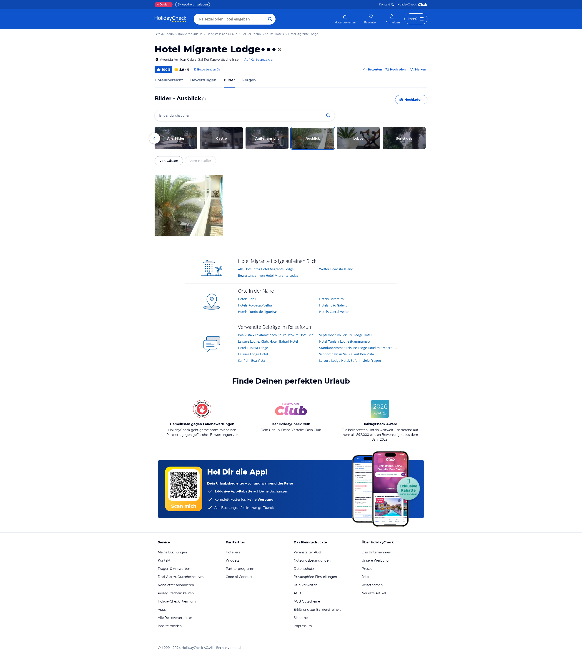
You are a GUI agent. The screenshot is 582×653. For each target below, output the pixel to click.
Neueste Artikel (374, 593)
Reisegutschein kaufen (176, 593)
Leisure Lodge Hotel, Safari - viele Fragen (350, 360)
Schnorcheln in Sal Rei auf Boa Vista (346, 354)
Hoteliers (233, 552)
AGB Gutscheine (307, 601)
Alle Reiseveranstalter (175, 618)
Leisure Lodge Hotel (253, 354)
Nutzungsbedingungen (312, 560)
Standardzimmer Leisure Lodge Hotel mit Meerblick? (358, 348)
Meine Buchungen (172, 552)
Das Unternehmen (376, 552)
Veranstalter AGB (307, 552)
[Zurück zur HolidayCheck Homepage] (170, 19)
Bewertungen (203, 80)
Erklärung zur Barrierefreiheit (317, 610)
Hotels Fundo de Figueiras (258, 311)
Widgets (232, 560)
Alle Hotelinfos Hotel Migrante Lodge (266, 269)
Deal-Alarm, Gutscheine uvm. (181, 577)
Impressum (303, 626)
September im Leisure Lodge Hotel (345, 335)
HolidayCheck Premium (177, 601)
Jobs (365, 577)
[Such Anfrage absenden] (270, 19)
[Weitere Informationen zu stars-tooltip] (279, 49)
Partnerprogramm (241, 569)
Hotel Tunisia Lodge (253, 348)
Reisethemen (372, 585)
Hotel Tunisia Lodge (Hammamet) (344, 341)
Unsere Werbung (375, 560)
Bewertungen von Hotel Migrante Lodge (268, 275)
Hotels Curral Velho (334, 311)
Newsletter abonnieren (176, 585)
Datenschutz (304, 569)
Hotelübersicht (169, 80)
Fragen (249, 80)
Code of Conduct (239, 577)
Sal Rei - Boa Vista (251, 360)
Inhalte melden (170, 626)
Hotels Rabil (247, 299)
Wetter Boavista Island (336, 269)
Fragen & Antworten (174, 569)
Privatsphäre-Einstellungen (315, 577)
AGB (297, 593)
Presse (367, 569)
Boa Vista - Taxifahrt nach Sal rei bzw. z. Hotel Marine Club (277, 335)
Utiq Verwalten (305, 585)
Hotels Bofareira (331, 299)
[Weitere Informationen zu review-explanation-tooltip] (218, 69)
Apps (162, 610)
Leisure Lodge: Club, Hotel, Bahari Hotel (268, 341)
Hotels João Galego (333, 305)
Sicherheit (302, 618)
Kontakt (384, 4)
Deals (161, 4)
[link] (345, 19)
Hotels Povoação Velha (255, 305)
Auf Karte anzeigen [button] (259, 60)
